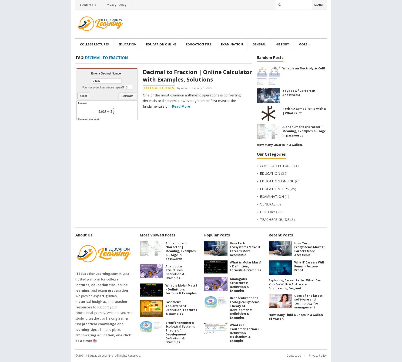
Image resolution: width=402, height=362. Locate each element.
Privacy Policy (116, 4)
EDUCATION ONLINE (161, 44)
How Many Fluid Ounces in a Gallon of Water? (296, 317)
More (302, 44)
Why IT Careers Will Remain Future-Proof (309, 266)
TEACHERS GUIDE (274, 219)
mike (184, 88)
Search (319, 5)
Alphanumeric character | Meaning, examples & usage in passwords (304, 131)
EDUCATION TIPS (198, 44)
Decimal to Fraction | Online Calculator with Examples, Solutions (197, 75)
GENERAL (259, 44)
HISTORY (282, 44)
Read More (181, 106)
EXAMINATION (232, 44)
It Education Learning (99, 356)
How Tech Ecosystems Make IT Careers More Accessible (245, 249)
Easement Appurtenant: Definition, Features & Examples (181, 308)
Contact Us (88, 4)
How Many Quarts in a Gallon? (280, 145)
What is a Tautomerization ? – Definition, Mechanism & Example (246, 333)
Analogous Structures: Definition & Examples (174, 272)
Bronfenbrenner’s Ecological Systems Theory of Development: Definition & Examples (180, 332)
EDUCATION (127, 44)
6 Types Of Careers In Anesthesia (298, 93)
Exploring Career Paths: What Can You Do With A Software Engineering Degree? (295, 284)
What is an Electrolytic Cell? (303, 68)
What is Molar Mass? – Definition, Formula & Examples (181, 289)
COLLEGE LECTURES (94, 44)
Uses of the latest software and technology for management (308, 301)
